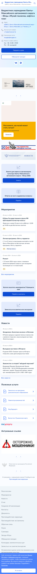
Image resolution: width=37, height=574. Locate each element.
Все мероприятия (7, 274)
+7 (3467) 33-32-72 (10, 32)
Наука (3, 528)
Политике (4, 565)
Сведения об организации (10, 506)
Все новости (5, 378)
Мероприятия (6, 495)
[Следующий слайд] (21, 96)
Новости (4, 498)
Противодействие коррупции (18, 479)
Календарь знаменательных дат (13, 543)
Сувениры (5, 532)
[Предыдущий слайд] (16, 96)
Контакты (4, 509)
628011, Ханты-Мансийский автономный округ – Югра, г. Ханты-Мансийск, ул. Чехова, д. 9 (19, 25)
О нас (3, 502)
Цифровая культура (14, 557)
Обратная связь (7, 524)
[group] (18, 83)
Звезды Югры (6, 535)
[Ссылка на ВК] (16, 63)
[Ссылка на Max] (21, 63)
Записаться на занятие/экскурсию (13, 546)
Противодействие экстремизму (12, 521)
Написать (9, 134)
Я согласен (18, 570)
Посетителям (6, 491)
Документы (5, 513)
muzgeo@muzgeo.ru (10, 37)
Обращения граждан (8, 539)
